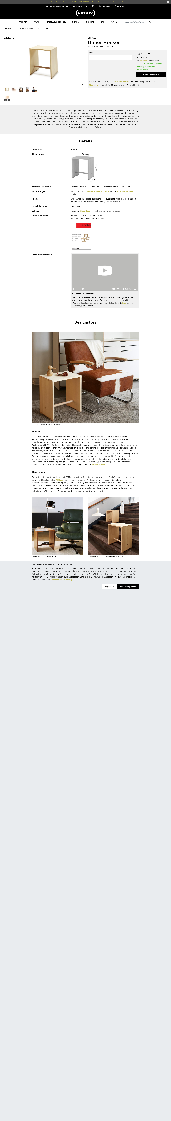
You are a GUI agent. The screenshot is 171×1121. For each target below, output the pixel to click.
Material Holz (98, 464)
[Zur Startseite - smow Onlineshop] (85, 13)
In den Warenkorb (151, 74)
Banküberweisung (121, 81)
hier (124, 303)
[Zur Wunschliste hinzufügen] (164, 37)
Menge (91, 52)
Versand (143, 60)
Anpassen (109, 586)
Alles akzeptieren (128, 586)
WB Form (60, 480)
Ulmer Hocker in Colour (98, 191)
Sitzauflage (85, 211)
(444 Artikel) (38, 28)
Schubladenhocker (125, 191)
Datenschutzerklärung (61, 579)
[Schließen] (168, 2)
